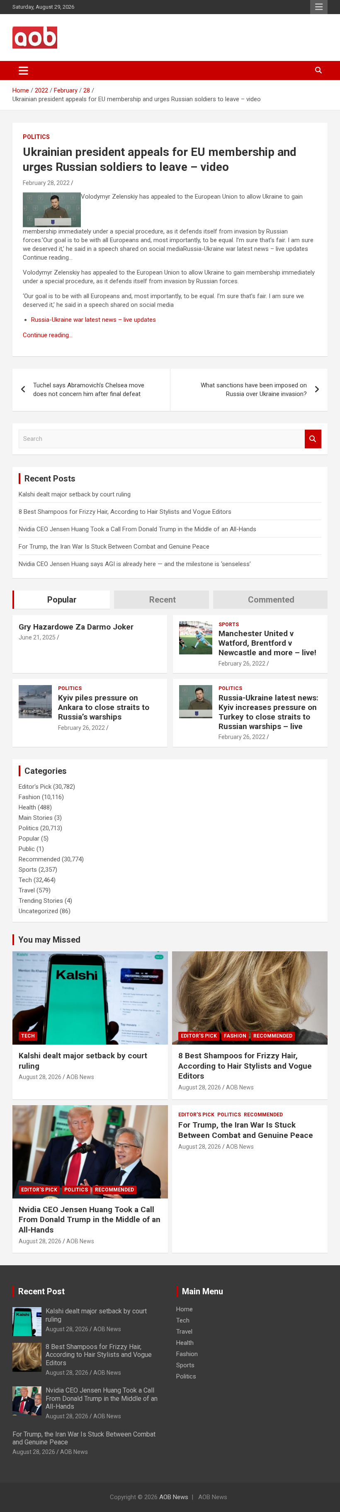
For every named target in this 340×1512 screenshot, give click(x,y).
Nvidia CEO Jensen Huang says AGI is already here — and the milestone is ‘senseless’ (135, 564)
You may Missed (49, 940)
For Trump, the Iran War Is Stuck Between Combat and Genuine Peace (114, 546)
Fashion (29, 797)
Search (313, 439)
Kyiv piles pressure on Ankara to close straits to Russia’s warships (103, 707)
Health (27, 807)
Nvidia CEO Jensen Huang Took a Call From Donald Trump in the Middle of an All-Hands (137, 529)
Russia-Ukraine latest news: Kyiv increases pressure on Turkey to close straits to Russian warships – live (268, 712)
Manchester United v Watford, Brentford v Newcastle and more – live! (267, 643)
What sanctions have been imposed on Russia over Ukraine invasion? (254, 390)
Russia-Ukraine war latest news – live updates (93, 319)
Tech (25, 880)
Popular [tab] (62, 600)
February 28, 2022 (46, 183)
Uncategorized (38, 911)
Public (27, 849)
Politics (36, 137)
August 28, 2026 (40, 1077)
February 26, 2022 (242, 663)
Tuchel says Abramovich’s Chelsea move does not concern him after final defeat (88, 390)
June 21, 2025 (37, 637)
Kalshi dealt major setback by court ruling (75, 494)
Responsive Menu (319, 7)
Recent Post (41, 1291)
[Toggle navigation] (23, 70)
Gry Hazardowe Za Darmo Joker (76, 627)
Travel (27, 890)
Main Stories (36, 818)
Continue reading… (48, 335)
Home (184, 1309)
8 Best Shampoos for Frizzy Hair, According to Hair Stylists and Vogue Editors (125, 511)
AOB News (80, 1077)
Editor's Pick (35, 786)
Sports (229, 624)
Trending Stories (41, 900)
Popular (29, 838)
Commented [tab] (271, 600)
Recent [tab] (162, 600)
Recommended (39, 859)
